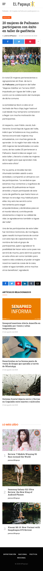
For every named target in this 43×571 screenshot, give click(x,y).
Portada (5, 11)
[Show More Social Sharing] (38, 41)
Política (33, 554)
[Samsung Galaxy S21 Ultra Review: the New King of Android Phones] (21, 475)
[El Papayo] (24, 4)
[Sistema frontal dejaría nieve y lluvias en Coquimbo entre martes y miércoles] (21, 385)
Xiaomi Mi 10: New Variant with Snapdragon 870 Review (24, 528)
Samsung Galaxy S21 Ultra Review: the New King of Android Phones (21, 492)
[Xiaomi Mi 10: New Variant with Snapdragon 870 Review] (21, 513)
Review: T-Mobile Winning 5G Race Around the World (22, 455)
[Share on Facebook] (7, 41)
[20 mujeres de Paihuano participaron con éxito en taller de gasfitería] (21, 59)
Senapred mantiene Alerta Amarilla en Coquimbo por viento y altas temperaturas (21, 326)
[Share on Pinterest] (30, 41)
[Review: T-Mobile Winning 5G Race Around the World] (21, 440)
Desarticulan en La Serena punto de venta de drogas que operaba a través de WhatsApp (20, 364)
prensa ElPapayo (11, 36)
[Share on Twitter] (19, 41)
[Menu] (3, 4)
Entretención (9, 554)
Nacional (22, 554)
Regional (6, 17)
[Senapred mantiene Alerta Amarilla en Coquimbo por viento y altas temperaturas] (21, 309)
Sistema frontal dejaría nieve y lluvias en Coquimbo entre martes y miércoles (21, 400)
